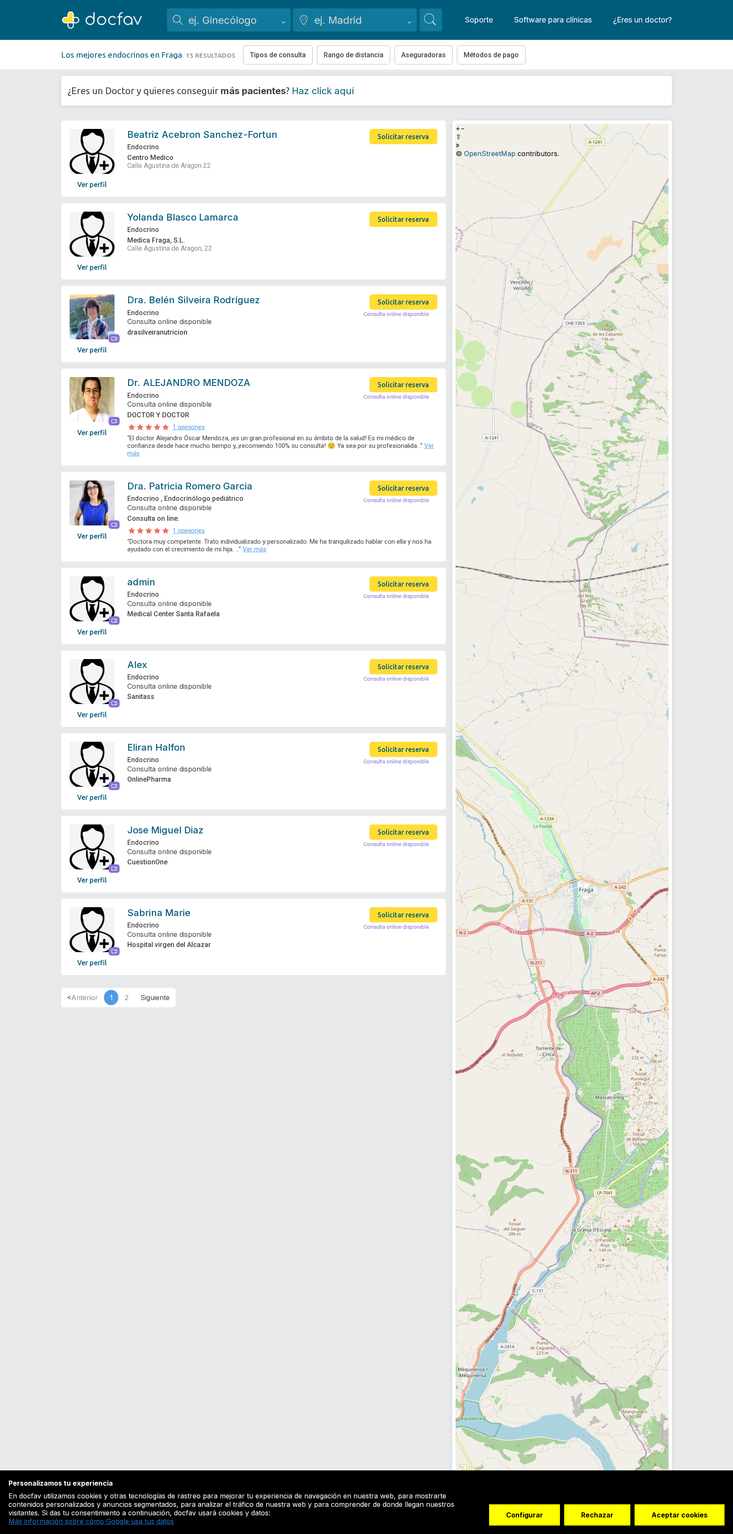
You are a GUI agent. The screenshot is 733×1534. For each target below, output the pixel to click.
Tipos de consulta (278, 55)
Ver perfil (92, 184)
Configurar (524, 1515)
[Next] (155, 997)
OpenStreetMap (489, 153)
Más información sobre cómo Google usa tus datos (91, 1521)
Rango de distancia (353, 55)
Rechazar (597, 1515)
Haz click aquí (323, 90)
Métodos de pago (491, 55)
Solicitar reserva (403, 136)
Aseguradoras (423, 55)
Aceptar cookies (680, 1515)
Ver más (254, 549)
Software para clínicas (553, 19)
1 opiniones (189, 427)
